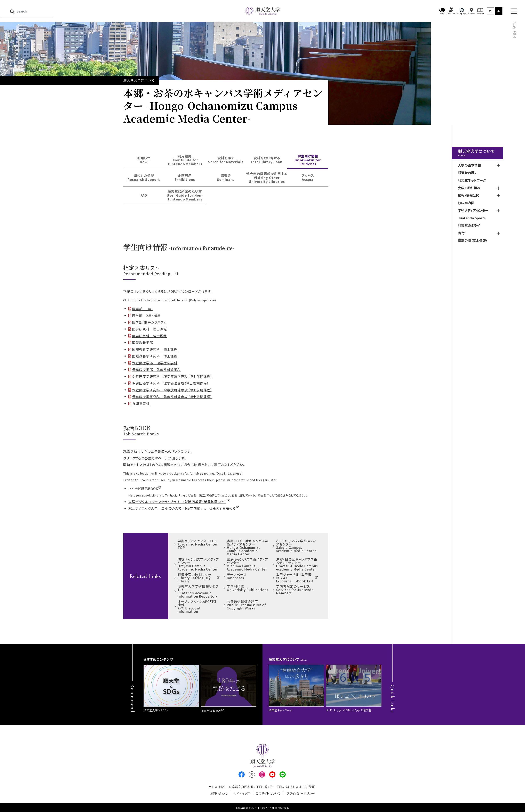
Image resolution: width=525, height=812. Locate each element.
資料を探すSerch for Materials (225, 159)
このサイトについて (268, 793)
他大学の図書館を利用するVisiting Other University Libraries (266, 177)
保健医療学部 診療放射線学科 (156, 369)
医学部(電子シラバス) (149, 322)
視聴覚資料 (141, 403)
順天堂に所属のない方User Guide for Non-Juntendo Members (185, 195)
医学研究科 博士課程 (149, 335)
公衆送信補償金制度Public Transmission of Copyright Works (246, 605)
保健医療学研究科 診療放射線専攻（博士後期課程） (172, 396)
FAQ (143, 195)
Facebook (242, 774)
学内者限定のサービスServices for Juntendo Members (295, 589)
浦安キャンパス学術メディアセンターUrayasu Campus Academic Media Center (198, 564)
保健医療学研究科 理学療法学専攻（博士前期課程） (172, 376)
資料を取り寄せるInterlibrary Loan (266, 159)
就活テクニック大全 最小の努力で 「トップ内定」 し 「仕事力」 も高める (182, 508)
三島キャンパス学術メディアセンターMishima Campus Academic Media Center (247, 564)
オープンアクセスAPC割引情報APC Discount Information (197, 606)
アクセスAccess (307, 177)
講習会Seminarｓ (226, 177)
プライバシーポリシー (301, 793)
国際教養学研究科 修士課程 (154, 349)
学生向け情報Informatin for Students (308, 160)
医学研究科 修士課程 (149, 329)
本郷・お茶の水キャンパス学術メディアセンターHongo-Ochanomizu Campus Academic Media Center (247, 547)
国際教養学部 (142, 342)
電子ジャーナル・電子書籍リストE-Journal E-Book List (295, 578)
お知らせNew (143, 159)
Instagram (262, 774)
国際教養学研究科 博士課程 (154, 356)
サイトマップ (242, 793)
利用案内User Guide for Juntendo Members (184, 160)
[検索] (12, 11)
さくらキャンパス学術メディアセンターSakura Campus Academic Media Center (296, 545)
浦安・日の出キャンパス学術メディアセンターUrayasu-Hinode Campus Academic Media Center (297, 564)
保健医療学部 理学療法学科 (154, 362)
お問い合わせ (219, 793)
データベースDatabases (237, 576)
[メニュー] (514, 11)
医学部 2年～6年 (147, 315)
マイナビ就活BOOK (143, 488)
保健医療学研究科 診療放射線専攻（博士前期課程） (172, 389)
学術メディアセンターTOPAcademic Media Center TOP (198, 544)
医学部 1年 (142, 308)
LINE (283, 774)
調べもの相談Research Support (144, 177)
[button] (442, 11)
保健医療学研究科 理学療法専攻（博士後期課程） (170, 383)
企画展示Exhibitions (185, 177)
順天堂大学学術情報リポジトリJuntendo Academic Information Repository (198, 591)
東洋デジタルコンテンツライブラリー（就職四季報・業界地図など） (177, 501)
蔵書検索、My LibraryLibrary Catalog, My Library (194, 578)
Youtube (272, 774)
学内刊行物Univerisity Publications (247, 588)
